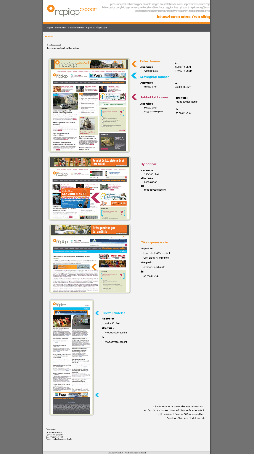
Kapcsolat (90, 27)
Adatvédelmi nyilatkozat (135, 453)
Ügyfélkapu (101, 27)
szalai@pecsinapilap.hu (63, 439)
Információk (60, 27)
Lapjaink (49, 27)
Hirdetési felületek (76, 27)
